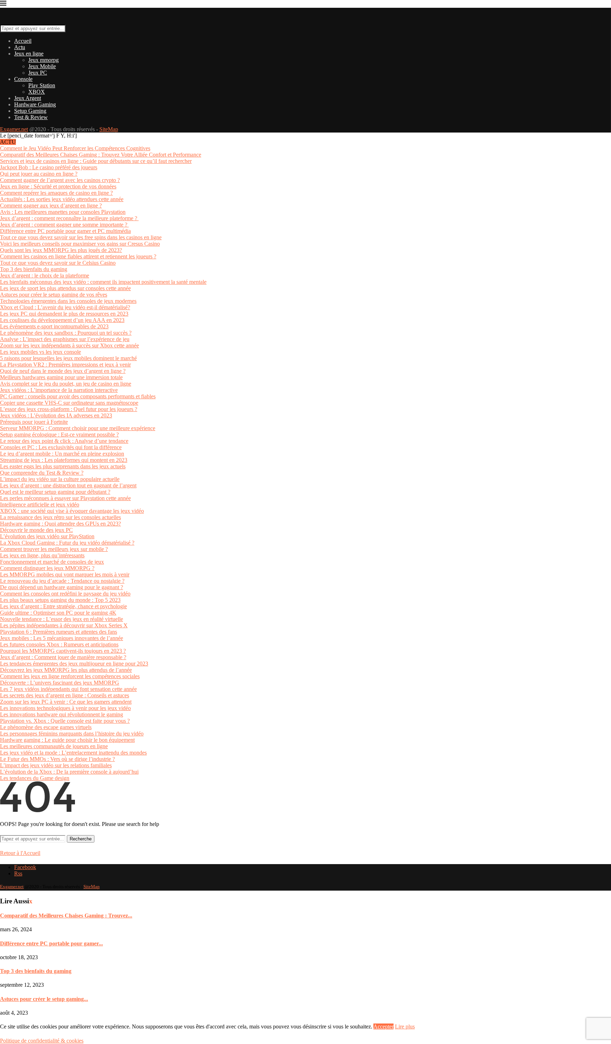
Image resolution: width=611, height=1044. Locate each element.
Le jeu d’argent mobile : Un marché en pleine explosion (62, 454)
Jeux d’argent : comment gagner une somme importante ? (64, 225)
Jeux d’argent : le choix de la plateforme (44, 275)
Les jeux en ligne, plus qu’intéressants (42, 555)
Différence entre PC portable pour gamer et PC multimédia (65, 231)
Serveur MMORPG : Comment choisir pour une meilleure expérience (77, 428)
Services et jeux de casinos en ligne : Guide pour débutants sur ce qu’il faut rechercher (96, 161)
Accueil (22, 41)
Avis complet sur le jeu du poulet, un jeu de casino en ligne (65, 384)
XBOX (36, 92)
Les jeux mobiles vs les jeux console (40, 352)
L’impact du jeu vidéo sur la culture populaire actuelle (60, 479)
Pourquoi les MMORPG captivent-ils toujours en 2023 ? (63, 651)
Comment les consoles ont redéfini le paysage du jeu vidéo (65, 594)
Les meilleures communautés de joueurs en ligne (54, 746)
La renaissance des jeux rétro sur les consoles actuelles (60, 517)
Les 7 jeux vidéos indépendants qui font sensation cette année (68, 689)
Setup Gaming (30, 111)
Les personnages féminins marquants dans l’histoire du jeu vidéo (72, 734)
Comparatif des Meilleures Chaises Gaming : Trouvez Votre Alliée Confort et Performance (100, 155)
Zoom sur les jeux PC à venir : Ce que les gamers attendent (66, 702)
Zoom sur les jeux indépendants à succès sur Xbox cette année (69, 345)
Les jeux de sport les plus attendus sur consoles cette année (65, 288)
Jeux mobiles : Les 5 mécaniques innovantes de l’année (61, 638)
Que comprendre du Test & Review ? (41, 473)
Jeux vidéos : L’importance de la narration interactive (59, 390)
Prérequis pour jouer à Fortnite (34, 422)
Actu (19, 47)
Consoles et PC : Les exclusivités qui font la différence (61, 447)
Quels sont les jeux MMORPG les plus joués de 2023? (61, 250)
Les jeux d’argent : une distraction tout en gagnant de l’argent (68, 485)
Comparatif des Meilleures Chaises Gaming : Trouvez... (66, 916)
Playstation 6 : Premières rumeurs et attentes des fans (58, 632)
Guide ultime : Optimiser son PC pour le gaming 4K (58, 613)
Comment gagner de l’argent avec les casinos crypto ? (60, 180)
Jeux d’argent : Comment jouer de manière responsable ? (63, 657)
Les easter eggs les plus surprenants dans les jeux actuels (63, 466)
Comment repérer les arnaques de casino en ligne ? (56, 193)
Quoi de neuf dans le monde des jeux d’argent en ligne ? (63, 371)
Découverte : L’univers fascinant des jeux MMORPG (59, 683)
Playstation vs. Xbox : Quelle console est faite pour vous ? (65, 721)
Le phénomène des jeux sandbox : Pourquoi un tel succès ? (66, 333)
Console (23, 79)
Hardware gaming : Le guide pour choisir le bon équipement (67, 740)
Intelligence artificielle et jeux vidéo (39, 505)
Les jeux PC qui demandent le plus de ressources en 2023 (64, 314)
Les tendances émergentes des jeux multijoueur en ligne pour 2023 (74, 664)
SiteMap (108, 129)
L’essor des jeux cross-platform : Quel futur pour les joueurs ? (68, 409)
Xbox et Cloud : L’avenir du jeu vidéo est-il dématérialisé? (65, 307)
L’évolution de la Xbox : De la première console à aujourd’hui (69, 772)
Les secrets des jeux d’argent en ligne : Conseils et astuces (64, 695)
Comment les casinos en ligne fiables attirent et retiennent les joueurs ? (78, 256)
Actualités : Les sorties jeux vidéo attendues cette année (61, 199)
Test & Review (31, 117)
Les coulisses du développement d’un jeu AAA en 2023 (62, 320)
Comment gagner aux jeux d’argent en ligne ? (51, 206)
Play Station (41, 85)
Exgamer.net (14, 129)
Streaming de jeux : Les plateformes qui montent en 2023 (63, 460)
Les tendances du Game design (34, 778)
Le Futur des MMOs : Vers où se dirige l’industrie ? (57, 759)
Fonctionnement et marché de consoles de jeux (52, 562)
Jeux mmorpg (43, 60)
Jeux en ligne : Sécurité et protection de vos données (58, 186)
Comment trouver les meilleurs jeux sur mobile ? (54, 549)
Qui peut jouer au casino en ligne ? (38, 174)
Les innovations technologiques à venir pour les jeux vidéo (65, 708)
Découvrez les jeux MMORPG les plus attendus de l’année (66, 670)
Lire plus (405, 1027)
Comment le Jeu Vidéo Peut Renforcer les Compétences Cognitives (75, 148)
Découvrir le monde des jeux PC (36, 530)
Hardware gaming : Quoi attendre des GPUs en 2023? (60, 524)
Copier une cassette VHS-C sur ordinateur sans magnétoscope (69, 403)
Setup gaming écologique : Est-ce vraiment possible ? (59, 435)
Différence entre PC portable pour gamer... (51, 943)
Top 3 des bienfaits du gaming (33, 269)
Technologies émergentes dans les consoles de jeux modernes (68, 301)
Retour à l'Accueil (20, 853)
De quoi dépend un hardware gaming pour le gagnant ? (61, 587)
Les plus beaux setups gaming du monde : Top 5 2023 (60, 600)
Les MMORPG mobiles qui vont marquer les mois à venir (64, 574)
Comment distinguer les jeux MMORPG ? (47, 568)
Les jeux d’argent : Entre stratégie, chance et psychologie (63, 606)
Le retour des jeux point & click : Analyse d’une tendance (64, 441)
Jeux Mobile (42, 66)
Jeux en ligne (28, 54)
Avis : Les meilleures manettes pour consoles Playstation (63, 212)
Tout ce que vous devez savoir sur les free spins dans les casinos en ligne (81, 237)
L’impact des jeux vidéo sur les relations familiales (56, 765)
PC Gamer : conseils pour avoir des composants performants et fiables (78, 396)
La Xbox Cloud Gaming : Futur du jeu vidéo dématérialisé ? (67, 543)
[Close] (3, 4)
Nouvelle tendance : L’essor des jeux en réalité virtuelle (61, 619)
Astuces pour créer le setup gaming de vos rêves (53, 295)
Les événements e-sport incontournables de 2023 (54, 326)
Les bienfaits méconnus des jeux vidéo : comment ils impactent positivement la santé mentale (103, 282)
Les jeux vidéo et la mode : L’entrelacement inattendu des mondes (73, 753)
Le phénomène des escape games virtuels (46, 727)
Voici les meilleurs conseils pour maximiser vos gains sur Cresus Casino (80, 244)
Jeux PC (37, 73)
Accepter (383, 1027)
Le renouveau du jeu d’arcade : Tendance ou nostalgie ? (62, 581)
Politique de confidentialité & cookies (41, 1041)
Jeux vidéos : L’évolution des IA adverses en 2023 (56, 415)
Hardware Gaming (35, 104)
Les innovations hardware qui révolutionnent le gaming (61, 714)
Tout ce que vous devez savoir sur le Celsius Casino (58, 263)
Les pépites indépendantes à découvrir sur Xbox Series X (64, 625)
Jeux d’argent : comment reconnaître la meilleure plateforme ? (69, 218)
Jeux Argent (27, 98)
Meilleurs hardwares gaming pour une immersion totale (61, 377)
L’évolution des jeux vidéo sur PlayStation (47, 536)
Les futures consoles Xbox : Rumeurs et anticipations (59, 644)
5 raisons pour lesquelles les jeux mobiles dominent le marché (68, 358)
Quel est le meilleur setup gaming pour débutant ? (55, 492)
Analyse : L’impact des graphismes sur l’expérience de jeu (64, 339)
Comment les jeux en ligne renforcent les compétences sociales (70, 676)
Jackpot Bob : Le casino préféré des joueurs (48, 167)
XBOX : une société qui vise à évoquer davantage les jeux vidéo (72, 511)
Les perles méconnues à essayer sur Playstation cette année (65, 498)
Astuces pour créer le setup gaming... (44, 999)
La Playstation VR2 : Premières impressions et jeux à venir (65, 365)
